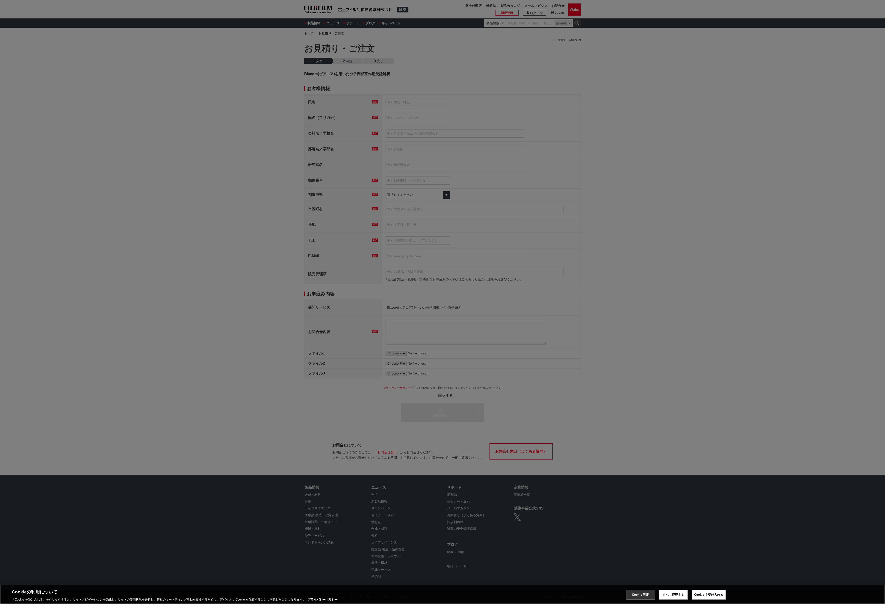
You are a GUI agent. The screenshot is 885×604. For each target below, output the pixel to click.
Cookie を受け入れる (708, 594)
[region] (442, 594)
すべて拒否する (673, 594)
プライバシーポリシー (323, 599)
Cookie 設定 (640, 594)
